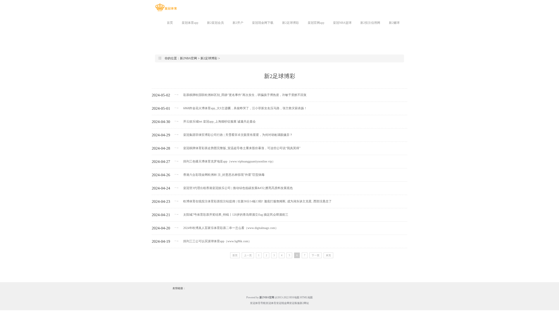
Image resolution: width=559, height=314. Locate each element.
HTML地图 (306, 297)
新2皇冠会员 (215, 22)
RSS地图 (294, 297)
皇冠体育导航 (258, 303)
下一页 (315, 255)
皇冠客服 (294, 303)
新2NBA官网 (188, 58)
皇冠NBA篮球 (342, 22)
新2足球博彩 (290, 22)
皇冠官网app (316, 22)
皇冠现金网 (282, 303)
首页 (170, 22)
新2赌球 (394, 22)
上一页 (248, 255)
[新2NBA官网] (166, 7)
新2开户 (238, 22)
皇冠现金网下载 (262, 22)
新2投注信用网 (370, 22)
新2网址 (304, 303)
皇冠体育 (271, 303)
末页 (328, 255)
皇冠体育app (190, 22)
